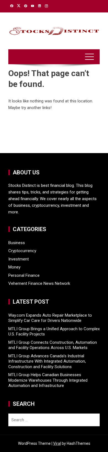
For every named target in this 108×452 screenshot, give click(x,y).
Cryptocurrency (22, 250)
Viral (57, 443)
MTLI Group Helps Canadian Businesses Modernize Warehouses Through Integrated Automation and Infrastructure (48, 380)
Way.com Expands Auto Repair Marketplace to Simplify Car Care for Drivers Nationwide (50, 318)
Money (14, 267)
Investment (18, 259)
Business (16, 242)
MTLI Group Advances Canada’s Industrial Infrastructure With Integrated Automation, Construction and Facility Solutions (47, 361)
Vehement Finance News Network (39, 283)
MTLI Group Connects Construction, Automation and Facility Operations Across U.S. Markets (52, 345)
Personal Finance (24, 275)
